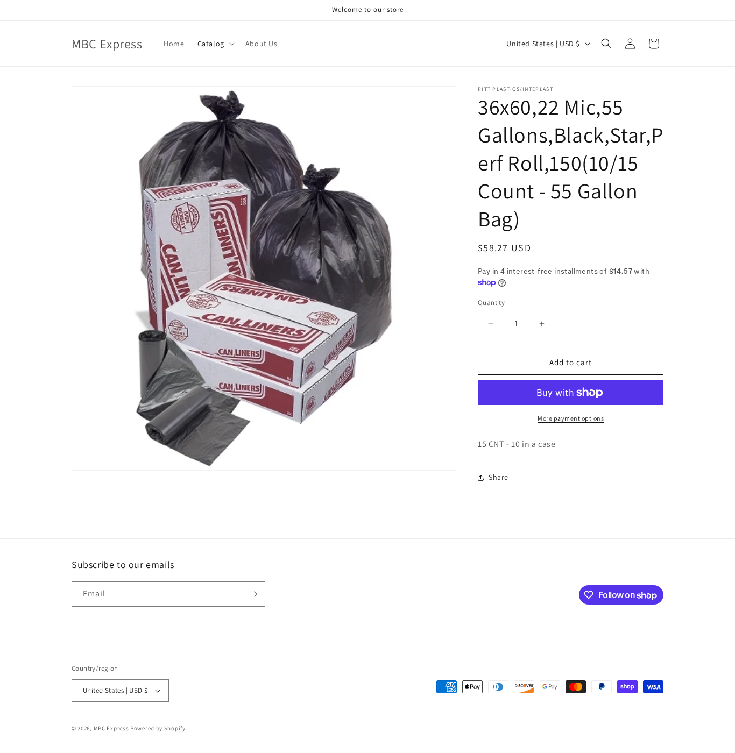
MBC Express (111, 728)
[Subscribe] (253, 594)
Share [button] (498, 477)
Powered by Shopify (158, 728)
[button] (215, 43)
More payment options (571, 418)
